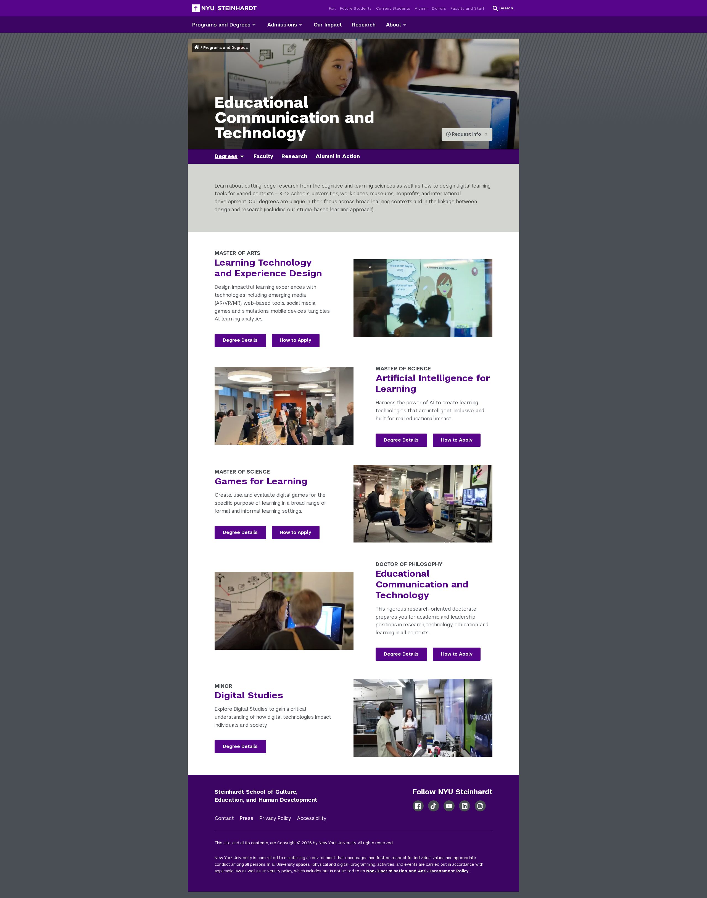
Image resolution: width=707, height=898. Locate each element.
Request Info (467, 134)
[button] (503, 8)
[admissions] (300, 24)
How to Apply (295, 340)
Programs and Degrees (225, 47)
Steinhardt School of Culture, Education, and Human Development (266, 795)
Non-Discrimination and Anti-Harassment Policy (417, 870)
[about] (405, 24)
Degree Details (240, 340)
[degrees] (244, 156)
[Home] (197, 47)
